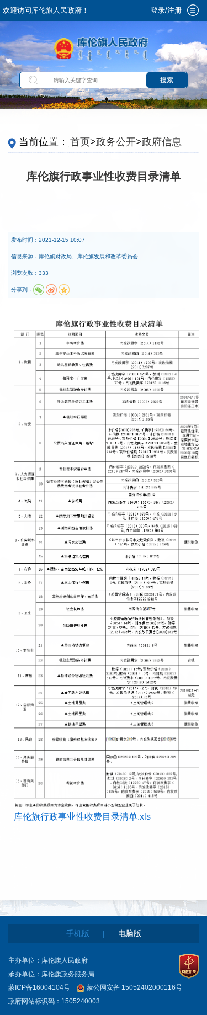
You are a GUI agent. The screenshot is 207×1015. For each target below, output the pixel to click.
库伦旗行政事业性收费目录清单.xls (82, 816)
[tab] (193, 10)
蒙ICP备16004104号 (39, 987)
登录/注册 (166, 10)
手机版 (77, 933)
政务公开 (116, 141)
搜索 (166, 80)
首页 (80, 141)
